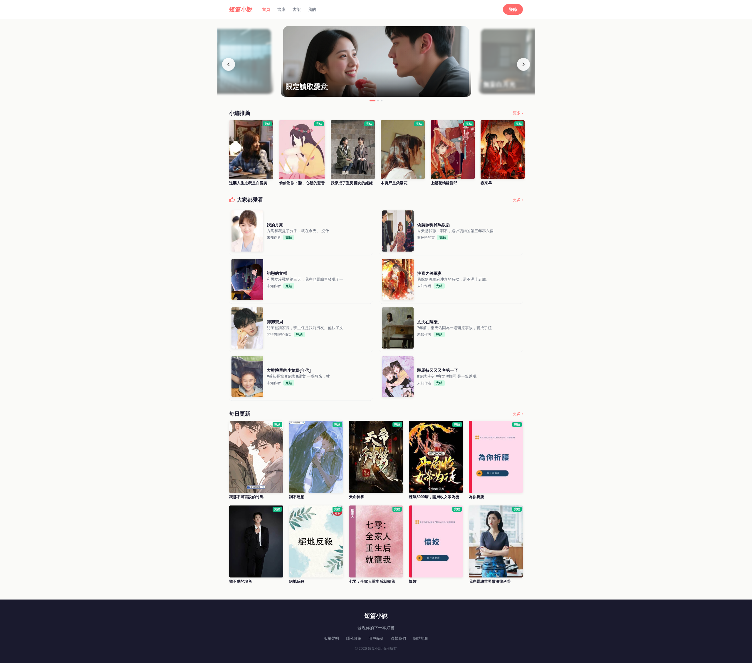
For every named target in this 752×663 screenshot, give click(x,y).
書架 (297, 9)
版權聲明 (331, 638)
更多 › (518, 113)
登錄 (513, 9)
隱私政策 (353, 638)
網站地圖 (420, 638)
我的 (312, 9)
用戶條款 (376, 638)
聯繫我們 (398, 638)
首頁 (266, 9)
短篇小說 (241, 9)
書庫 (281, 9)
